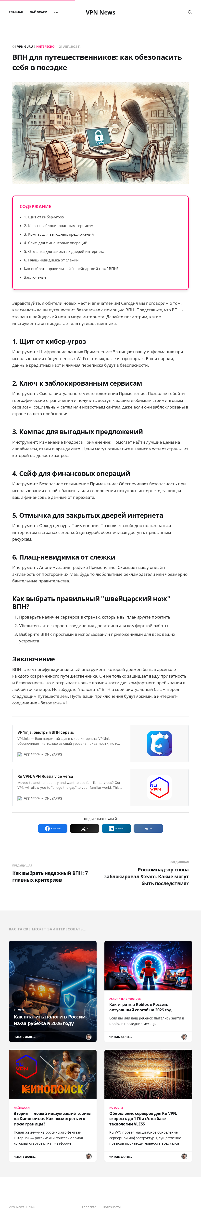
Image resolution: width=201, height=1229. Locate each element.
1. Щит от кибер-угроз (44, 216)
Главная (16, 12)
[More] (56, 12)
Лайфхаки (38, 12)
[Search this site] (190, 12)
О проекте (88, 1207)
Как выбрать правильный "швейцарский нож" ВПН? (71, 268)
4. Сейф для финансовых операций (56, 242)
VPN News (100, 12)
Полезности (112, 1207)
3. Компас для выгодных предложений (59, 234)
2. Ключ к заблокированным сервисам (58, 225)
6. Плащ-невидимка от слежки (51, 260)
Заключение (35, 277)
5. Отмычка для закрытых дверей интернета (64, 251)
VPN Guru (25, 47)
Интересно (45, 47)
